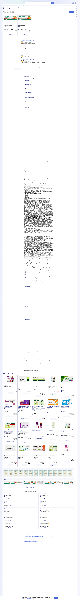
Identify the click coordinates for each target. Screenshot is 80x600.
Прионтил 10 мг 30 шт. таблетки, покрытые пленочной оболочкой (24, 383)
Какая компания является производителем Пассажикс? (33, 538)
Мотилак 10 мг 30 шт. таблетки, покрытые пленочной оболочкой (38, 383)
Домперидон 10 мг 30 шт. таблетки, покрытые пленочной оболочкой (9, 452)
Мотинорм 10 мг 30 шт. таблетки (8, 406)
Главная (4, 7)
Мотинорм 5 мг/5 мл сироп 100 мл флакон (67, 451)
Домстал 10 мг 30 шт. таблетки (65, 406)
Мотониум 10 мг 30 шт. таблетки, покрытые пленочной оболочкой (24, 452)
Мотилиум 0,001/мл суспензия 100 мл (52, 429)
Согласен (55, 597)
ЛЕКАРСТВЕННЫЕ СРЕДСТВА (8, 7)
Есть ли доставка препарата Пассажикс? (31, 541)
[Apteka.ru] (6, 2)
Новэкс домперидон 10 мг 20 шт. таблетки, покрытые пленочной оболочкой (24, 407)
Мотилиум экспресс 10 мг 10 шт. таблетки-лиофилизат (10, 430)
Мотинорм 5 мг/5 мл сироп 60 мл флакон (10, 382)
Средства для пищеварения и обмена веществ (17, 7)
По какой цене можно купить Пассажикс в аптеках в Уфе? (34, 536)
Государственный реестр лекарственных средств (32, 367)
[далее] (72, 473)
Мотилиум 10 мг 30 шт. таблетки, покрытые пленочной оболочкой (53, 452)
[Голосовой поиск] (50, 3)
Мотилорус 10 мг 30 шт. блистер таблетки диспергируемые (53, 407)
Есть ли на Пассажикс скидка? (29, 543)
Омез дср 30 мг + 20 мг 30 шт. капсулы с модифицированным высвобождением (24, 430)
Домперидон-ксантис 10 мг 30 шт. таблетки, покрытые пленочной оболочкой (38, 452)
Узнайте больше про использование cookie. (28, 598)
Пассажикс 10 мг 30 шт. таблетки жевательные (23, 22)
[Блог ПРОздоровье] (76, 10)
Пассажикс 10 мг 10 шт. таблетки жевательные (8, 22)
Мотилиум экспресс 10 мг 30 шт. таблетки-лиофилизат (38, 407)
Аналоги (71, 11)
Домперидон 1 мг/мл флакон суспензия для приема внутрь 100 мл (52, 383)
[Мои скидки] (76, 8)
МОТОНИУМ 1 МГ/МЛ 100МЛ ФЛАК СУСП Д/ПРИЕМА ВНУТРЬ (67, 430)
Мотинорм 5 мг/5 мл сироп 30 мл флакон (38, 429)
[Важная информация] (76, 15)
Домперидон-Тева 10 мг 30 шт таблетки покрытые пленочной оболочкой (66, 383)
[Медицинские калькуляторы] (76, 13)
